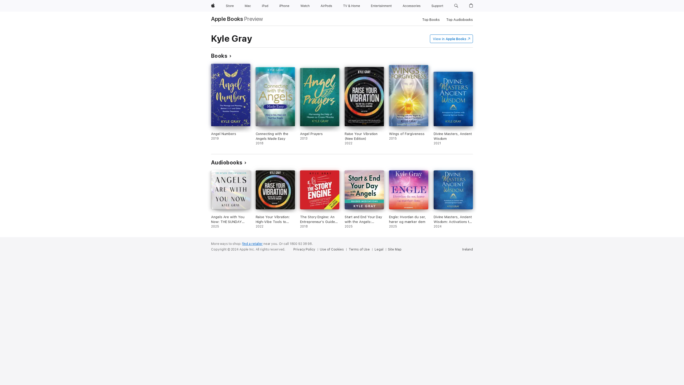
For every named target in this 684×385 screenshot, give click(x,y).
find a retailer (252, 244)
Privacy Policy (304, 249)
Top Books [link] (431, 20)
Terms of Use (359, 249)
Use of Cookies (332, 249)
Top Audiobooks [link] (459, 20)
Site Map (394, 249)
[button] (456, 6)
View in (449, 39)
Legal (379, 249)
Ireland (467, 249)
